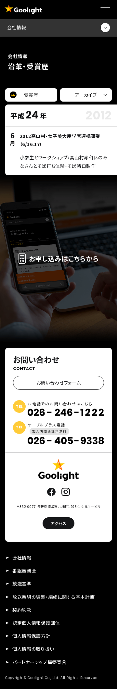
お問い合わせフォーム (58, 382)
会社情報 (22, 557)
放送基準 (22, 583)
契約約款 (22, 610)
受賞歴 (31, 95)
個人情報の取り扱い (33, 649)
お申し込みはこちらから (64, 258)
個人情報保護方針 (31, 636)
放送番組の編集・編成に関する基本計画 (53, 597)
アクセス (58, 523)
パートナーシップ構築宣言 (39, 662)
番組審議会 (24, 570)
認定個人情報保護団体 (36, 623)
